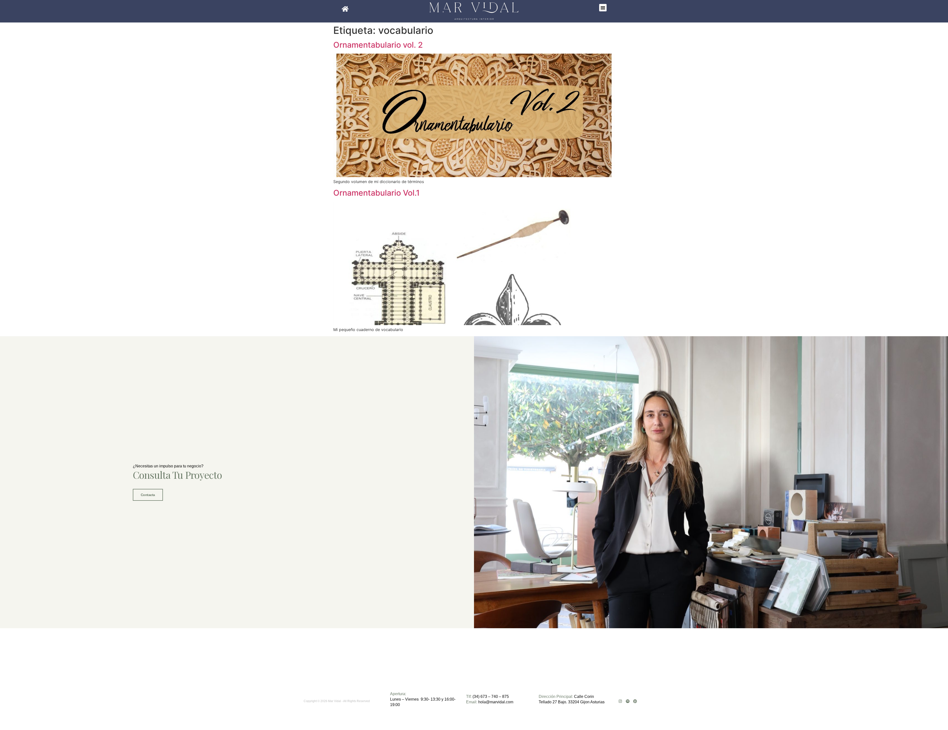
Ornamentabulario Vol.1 (376, 193)
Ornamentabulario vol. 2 (378, 45)
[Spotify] (628, 701)
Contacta (148, 495)
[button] (603, 7)
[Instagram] (620, 701)
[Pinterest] (635, 701)
